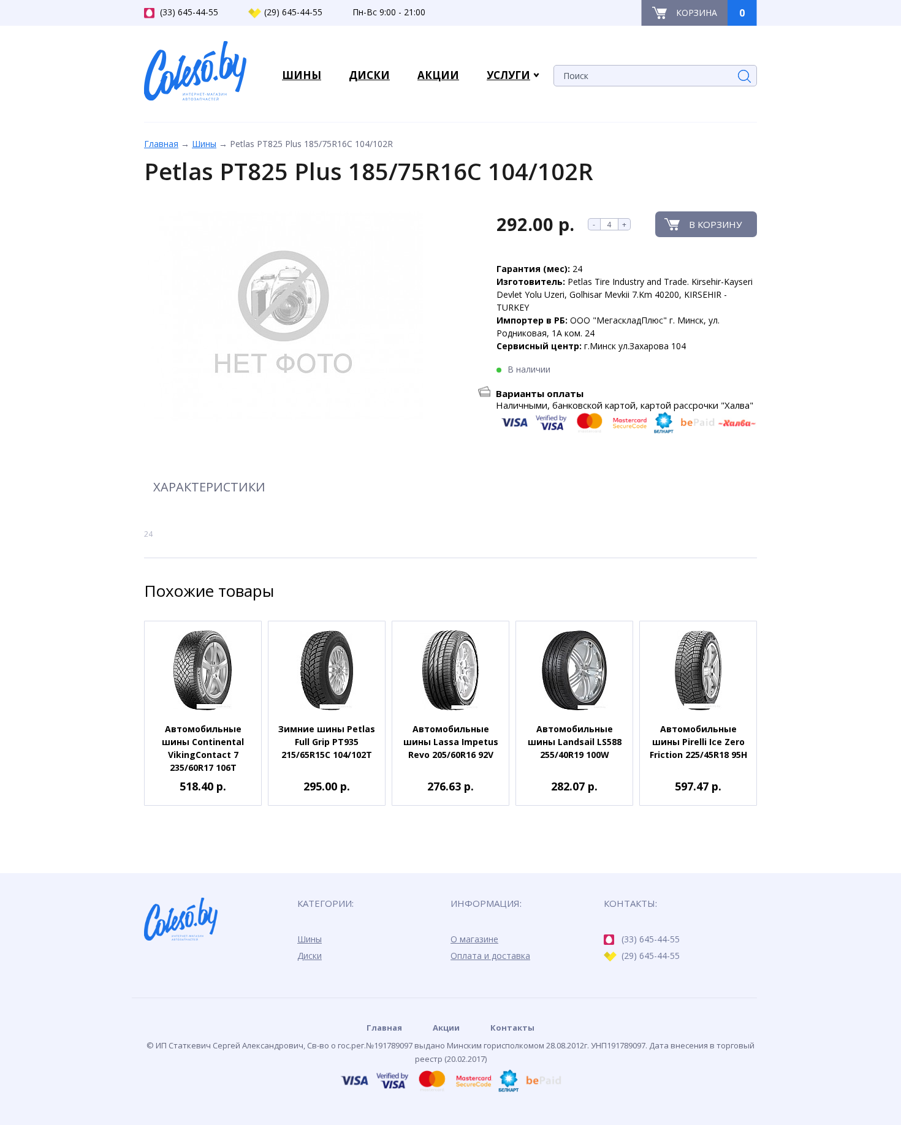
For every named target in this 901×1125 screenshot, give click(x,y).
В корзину (715, 224)
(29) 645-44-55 (293, 12)
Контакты (512, 1027)
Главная (161, 144)
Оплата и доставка (490, 955)
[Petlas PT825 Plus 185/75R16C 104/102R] (283, 316)
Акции (446, 1027)
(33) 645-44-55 (189, 12)
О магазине (474, 939)
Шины (204, 144)
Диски (309, 955)
